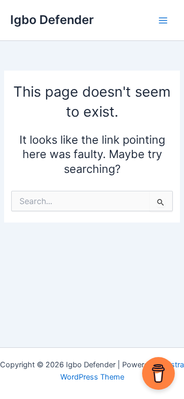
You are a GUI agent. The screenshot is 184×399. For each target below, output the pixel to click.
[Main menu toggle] (163, 20)
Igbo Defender (52, 19)
